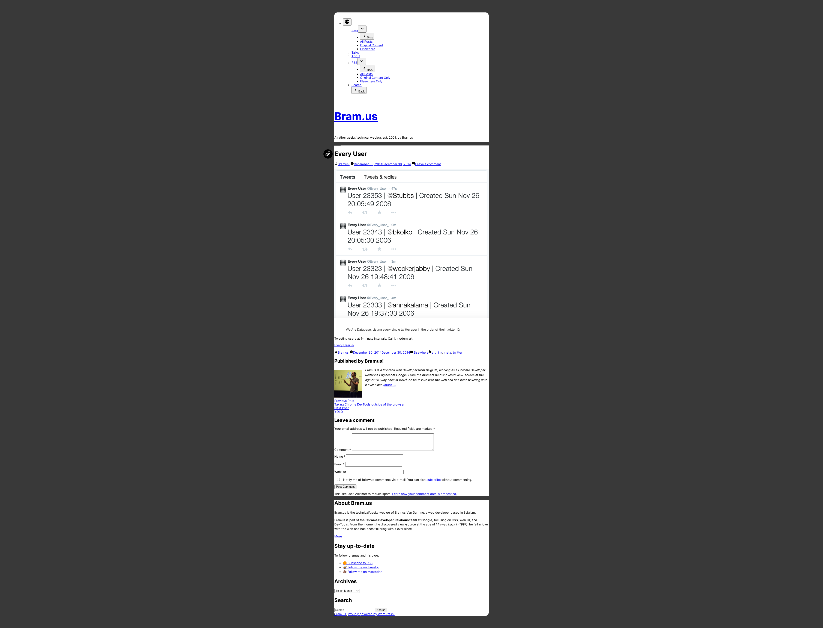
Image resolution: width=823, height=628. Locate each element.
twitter (457, 352)
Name (339, 456)
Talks (355, 52)
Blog (354, 30)
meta (447, 352)
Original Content (371, 45)
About (355, 56)
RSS (354, 62)
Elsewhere (367, 49)
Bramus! (344, 164)
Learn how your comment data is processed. (424, 494)
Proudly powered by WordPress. (371, 614)
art (434, 352)
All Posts (366, 41)
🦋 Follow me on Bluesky (361, 567)
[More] (347, 22)
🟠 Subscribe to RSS (357, 563)
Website (340, 472)
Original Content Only (375, 77)
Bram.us (356, 116)
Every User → (344, 345)
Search (356, 85)
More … (339, 536)
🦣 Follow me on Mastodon (362, 572)
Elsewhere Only (371, 81)
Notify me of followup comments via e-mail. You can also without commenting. (407, 479)
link (439, 352)
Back (361, 91)
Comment (342, 449)
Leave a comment (428, 164)
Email (339, 464)
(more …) (389, 385)
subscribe (434, 479)
